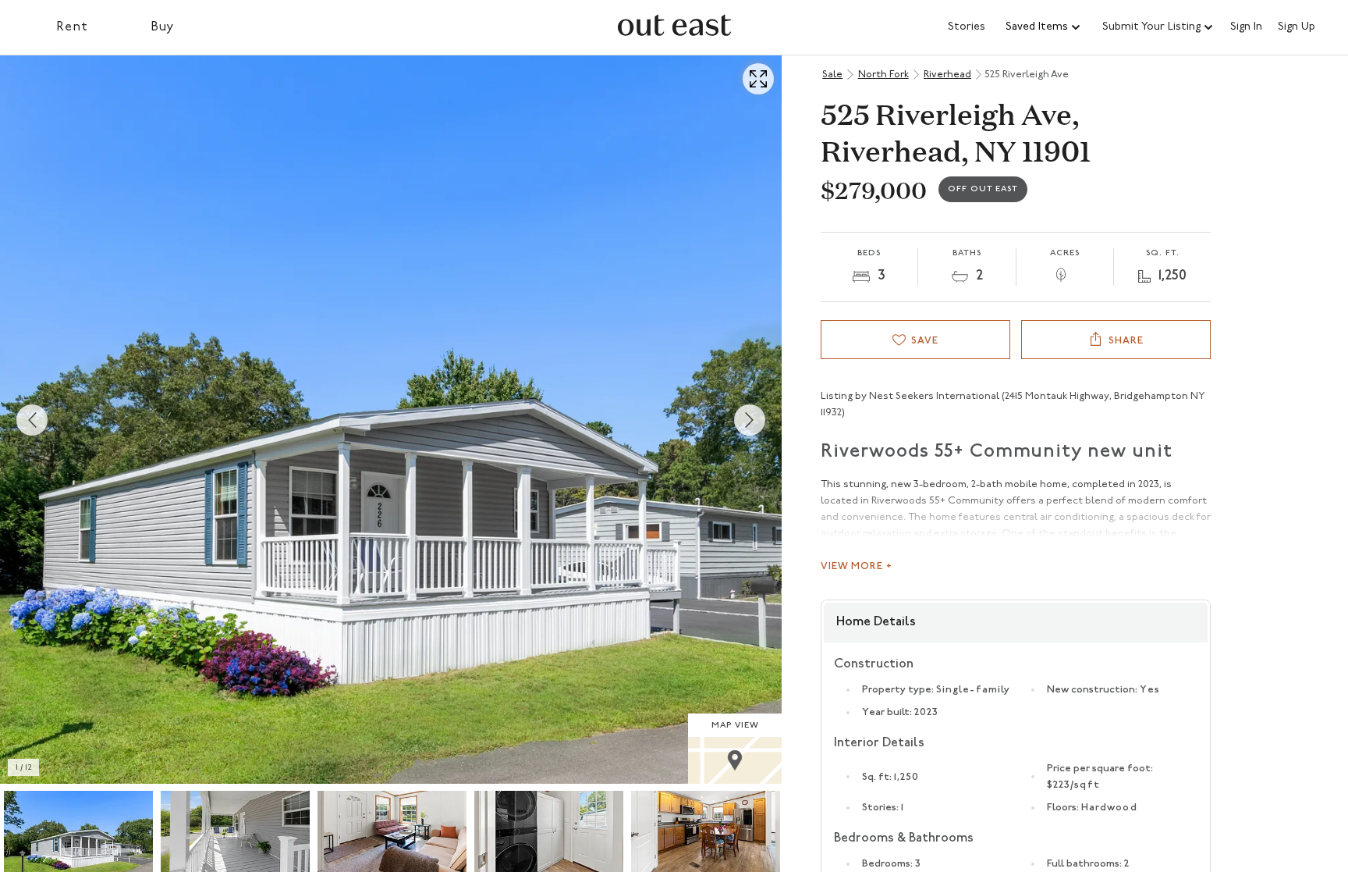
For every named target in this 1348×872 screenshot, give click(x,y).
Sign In (1246, 27)
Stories (966, 27)
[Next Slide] (749, 420)
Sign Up (1296, 27)
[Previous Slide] (32, 420)
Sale (832, 74)
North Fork (883, 74)
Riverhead (947, 74)
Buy (163, 27)
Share (1126, 341)
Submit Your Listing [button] (1151, 27)
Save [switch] (924, 341)
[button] (1043, 27)
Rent (72, 27)
